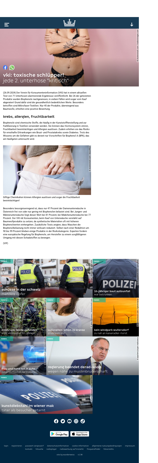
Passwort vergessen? (34, 446)
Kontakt (29, 449)
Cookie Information (80, 446)
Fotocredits (109, 449)
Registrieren (16, 446)
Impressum (130, 446)
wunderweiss (69, 455)
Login (6, 446)
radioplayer (51, 449)
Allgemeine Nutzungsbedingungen (107, 446)
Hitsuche (40, 449)
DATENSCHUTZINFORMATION (58, 446)
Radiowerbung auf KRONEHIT (72, 449)
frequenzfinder (94, 449)
